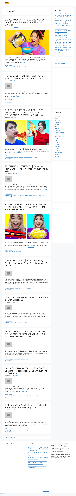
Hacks (20, 157)
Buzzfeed (57, 118)
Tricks (36, 157)
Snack (30, 288)
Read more (23, 62)
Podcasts (57, 138)
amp (7, 100)
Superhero (35, 195)
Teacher (39, 395)
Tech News (57, 146)
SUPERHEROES (41, 195)
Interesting (39, 3)
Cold (15, 395)
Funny (12, 100)
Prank (31, 395)
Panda (15, 100)
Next (13, 437)
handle (12, 66)
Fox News (57, 124)
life (22, 157)
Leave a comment (9, 68)
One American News (59, 136)
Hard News (57, 128)
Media (59, 3)
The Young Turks (59, 148)
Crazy (12, 157)
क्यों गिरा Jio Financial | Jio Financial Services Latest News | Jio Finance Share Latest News (63, 22)
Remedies (26, 157)
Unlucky (23, 66)
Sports (45, 3)
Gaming (56, 126)
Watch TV (52, 3)
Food (12, 288)
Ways (26, 66)
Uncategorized (58, 152)
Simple (15, 66)
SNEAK (23, 322)
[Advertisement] (63, 88)
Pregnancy (22, 195)
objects (15, 430)
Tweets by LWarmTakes (60, 63)
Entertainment (9, 65)
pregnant (26, 195)
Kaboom (16, 195)
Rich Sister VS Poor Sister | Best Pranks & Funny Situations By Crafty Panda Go (25, 77)
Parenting (18, 288)
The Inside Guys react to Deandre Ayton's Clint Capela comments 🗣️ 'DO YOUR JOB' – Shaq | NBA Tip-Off (38, 449)
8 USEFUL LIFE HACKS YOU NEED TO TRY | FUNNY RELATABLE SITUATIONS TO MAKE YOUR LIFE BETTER (26, 207)
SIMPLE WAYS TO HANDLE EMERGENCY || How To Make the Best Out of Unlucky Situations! (25, 22)
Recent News (16, 3)
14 (10, 437)
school (29, 430)
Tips (33, 157)
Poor (18, 100)
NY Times (57, 134)
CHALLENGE (11, 395)
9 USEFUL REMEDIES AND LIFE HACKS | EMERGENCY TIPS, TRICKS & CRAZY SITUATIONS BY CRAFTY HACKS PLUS (24, 112)
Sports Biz (57, 144)
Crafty (9, 100)
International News (59, 132)
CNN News (57, 120)
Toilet (27, 359)
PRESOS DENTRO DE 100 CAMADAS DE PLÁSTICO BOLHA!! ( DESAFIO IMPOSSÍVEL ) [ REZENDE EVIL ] (37, 462)
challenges (8, 288)
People (22, 430)
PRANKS (21, 100)
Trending (57, 150)
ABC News (57, 116)
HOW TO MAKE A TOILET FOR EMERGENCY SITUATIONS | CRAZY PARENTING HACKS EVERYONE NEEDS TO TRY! (26, 334)
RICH (24, 100)
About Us (67, 3)
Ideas (26, 395)
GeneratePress (46, 491)
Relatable (15, 251)
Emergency (8, 66)
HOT (23, 395)
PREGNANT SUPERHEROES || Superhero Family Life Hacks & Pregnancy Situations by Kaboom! (26, 169)
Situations (19, 66)
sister (27, 100)
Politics (31, 3)
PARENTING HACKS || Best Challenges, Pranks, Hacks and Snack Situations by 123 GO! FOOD (26, 263)
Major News (23, 3)
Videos (56, 154)
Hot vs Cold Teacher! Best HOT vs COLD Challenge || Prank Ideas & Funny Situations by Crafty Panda (26, 371)
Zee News (57, 156)
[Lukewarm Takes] (7, 3)
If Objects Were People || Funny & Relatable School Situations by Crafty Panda (26, 406)
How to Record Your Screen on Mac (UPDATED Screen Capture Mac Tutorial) (62, 51)
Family (9, 195)
